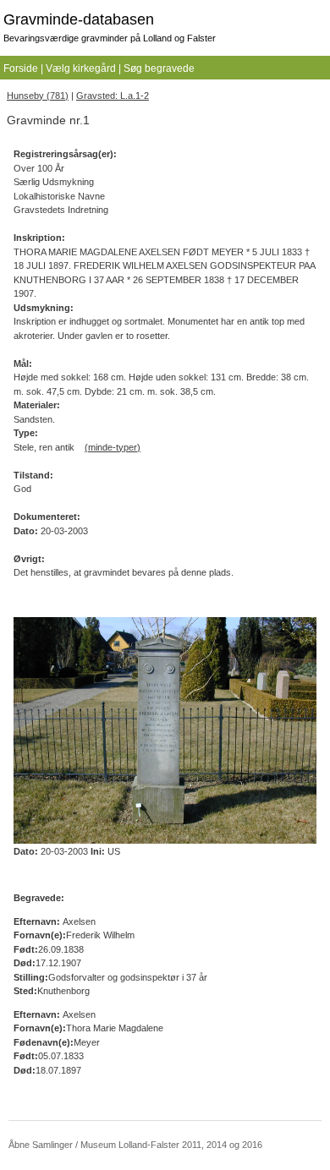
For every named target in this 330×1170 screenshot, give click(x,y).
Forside (20, 68)
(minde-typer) (112, 447)
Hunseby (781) (38, 95)
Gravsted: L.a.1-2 (112, 95)
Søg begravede (159, 68)
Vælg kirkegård (81, 68)
